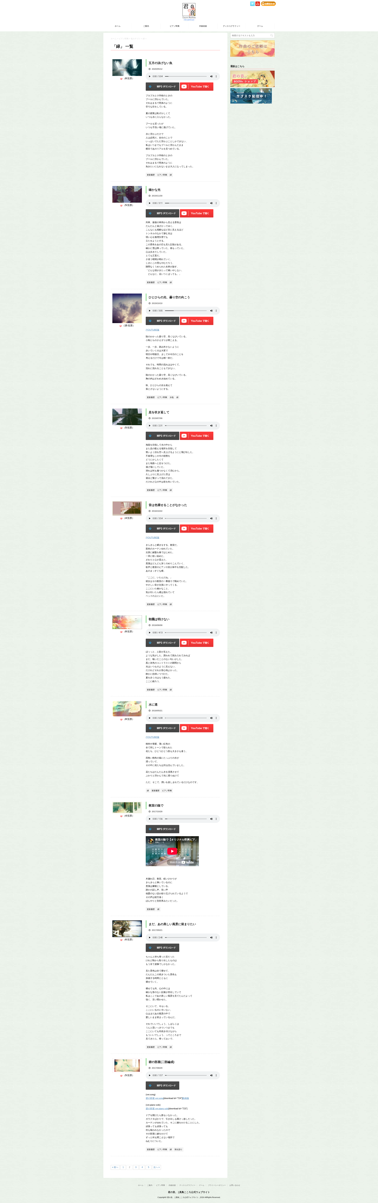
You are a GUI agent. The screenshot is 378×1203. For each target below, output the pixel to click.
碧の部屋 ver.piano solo (157, 1108)
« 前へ (115, 1167)
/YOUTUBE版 (152, 330)
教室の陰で (156, 805)
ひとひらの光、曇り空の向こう (169, 297)
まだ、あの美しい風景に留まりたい (172, 924)
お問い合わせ (234, 1185)
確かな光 (155, 189)
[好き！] (121, 79)
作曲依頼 (203, 26)
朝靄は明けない (159, 619)
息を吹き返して (159, 412)
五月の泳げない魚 (160, 63)
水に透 (153, 704)
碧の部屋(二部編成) (161, 1062)
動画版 (185, 1098)
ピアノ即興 (174, 26)
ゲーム (260, 26)
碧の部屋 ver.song (154, 1098)
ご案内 (146, 26)
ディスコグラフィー (231, 26)
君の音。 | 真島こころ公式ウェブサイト (189, 1192)
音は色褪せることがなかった (168, 505)
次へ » (156, 1167)
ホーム (117, 26)
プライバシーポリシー (217, 1185)
